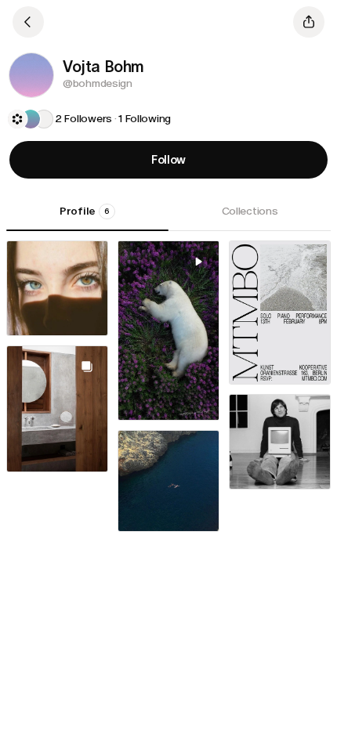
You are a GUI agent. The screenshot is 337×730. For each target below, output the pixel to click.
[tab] (87, 217)
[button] (31, 75)
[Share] (308, 22)
